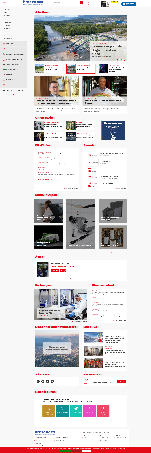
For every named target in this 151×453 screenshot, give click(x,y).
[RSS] (23, 90)
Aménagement (8, 19)
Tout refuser (76, 451)
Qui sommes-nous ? (41, 437)
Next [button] (124, 59)
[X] (11, 90)
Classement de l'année (11, 64)
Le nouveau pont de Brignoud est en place (107, 50)
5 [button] (47, 315)
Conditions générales (41, 445)
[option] (80, 38)
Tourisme (7, 25)
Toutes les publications (79, 279)
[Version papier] (61, 270)
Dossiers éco (8, 38)
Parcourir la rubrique (80, 321)
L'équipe (38, 438)
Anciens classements (11, 69)
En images (9, 74)
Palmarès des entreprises (14, 59)
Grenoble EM (103, 440)
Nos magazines (10, 85)
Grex (101, 442)
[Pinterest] (15, 90)
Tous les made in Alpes (120, 252)
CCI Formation (88, 439)
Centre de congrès (121, 437)
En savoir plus (121, 448)
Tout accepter (66, 451)
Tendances (7, 22)
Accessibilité (59, 442)
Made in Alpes (8, 28)
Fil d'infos (9, 49)
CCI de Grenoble (88, 435)
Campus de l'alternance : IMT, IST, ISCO (105, 437)
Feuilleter (55, 270)
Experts (6, 31)
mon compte (93, 3)
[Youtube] (19, 90)
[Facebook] (7, 90)
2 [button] (121, 59)
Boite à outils (10, 79)
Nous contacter (60, 440)
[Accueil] (33, 2)
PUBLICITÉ (92, 5)
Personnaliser (86, 451)
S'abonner (121, 381)
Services (6, 12)
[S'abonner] (13, 94)
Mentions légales (40, 442)
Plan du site (39, 443)
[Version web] (64, 270)
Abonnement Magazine (62, 438)
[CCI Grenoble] (128, 4)
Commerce (7, 15)
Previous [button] (117, 59)
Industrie (7, 9)
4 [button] (46, 315)
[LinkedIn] (4, 90)
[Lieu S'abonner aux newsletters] (56, 348)
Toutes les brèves (72, 188)
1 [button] (119, 59)
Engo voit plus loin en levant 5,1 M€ (49, 312)
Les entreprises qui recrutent (15, 54)
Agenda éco (9, 43)
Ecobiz (86, 437)
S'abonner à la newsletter (63, 437)
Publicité (38, 440)
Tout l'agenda (121, 188)
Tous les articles (120, 320)
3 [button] (122, 59)
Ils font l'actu (8, 35)
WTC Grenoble (120, 435)
